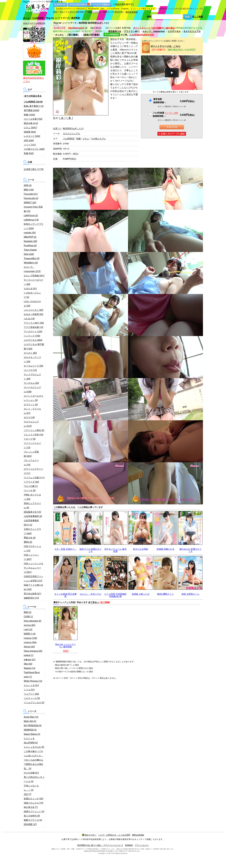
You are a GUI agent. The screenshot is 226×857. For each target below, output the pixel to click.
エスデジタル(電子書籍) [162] (34, 346)
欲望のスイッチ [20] (33, 798)
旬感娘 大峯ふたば (140, 593)
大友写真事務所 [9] (33, 516)
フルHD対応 (38, 17)
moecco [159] (30, 637)
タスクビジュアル (192, 31)
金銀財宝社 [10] (31, 597)
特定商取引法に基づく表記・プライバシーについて (100, 845)
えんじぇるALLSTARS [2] (31, 740)
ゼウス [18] (29, 417)
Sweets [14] (29, 667)
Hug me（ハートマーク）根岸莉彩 (65, 645)
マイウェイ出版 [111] (34, 477)
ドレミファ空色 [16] (33, 434)
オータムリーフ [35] (33, 365)
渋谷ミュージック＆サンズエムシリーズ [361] (33, 567)
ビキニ (86, 138)
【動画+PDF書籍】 (91, 34)
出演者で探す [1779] (34, 169)
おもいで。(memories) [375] (32, 269)
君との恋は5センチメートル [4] (34, 779)
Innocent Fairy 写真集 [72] (33, 209)
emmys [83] (29, 625)
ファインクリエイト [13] (32, 445)
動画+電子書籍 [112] (34, 105)
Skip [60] (28, 663)
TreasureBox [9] (31, 258)
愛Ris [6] (28, 541)
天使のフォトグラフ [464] (32, 531)
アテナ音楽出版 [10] (33, 327)
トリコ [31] (29, 689)
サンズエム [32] (31, 382)
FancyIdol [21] (31, 193)
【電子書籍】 (73, 34)
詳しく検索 (197, 16)
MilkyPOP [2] (30, 236)
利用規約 (129, 845)
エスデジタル (174, 31)
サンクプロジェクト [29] (32, 376)
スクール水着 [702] (33, 118)
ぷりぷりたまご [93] (33, 309)
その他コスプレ (98, 138)
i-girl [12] (28, 629)
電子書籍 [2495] (31, 110)
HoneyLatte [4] (31, 198)
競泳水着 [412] (31, 123)
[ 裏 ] (70, 118)
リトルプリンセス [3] (34, 702)
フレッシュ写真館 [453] (31, 453)
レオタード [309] (32, 135)
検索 (149, 16)
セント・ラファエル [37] (32, 410)
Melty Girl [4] (30, 721)
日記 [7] (27, 794)
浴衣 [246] (29, 140)
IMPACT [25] (30, 202)
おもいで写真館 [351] (34, 275)
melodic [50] (30, 232)
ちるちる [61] (30, 288)
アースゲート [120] (33, 331)
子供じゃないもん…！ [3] (31, 787)
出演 (57, 128)
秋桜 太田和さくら (190, 593)
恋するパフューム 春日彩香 (115, 550)
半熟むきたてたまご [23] (32, 496)
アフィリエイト (142, 845)
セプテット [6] (31, 404)
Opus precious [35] (33, 650)
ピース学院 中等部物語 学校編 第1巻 (115, 595)
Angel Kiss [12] (31, 716)
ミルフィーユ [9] (32, 698)
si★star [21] (30, 659)
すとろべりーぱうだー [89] (33, 282)
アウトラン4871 (132, 31)
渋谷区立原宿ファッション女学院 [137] (33, 578)
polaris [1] (28, 655)
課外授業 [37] (30, 824)
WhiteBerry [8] (31, 262)
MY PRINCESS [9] (33, 725)
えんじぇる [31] (31, 685)
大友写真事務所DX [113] (31, 522)
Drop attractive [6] (32, 620)
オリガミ (59, 34)
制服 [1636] (29, 114)
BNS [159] (29, 189)
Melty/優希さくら (165, 593)
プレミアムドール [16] (31, 462)
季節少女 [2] (30, 537)
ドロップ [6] (30, 438)
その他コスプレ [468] (34, 148)
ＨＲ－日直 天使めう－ (65, 548)
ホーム (26, 17)
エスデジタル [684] (33, 339)
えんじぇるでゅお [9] (34, 746)
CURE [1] (28, 616)
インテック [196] (32, 335)
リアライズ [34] (31, 481)
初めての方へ (95, 11)
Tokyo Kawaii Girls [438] (30, 251)
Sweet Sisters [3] (32, 733)
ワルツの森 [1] (31, 486)
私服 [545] (29, 153)
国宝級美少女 (114, 31)
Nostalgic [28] (30, 241)
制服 (78, 138)
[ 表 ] (62, 118)
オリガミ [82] (30, 352)
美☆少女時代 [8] (32, 815)
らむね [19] (29, 318)
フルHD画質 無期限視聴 (165, 114)
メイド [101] (30, 144)
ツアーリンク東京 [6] (34, 430)
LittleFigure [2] (31, 215)
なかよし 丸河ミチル (90, 593)
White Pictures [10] (33, 680)
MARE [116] (30, 633)
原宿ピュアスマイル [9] (32, 505)
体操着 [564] (30, 131)
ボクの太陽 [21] (31, 772)
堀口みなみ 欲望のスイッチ (190, 550)
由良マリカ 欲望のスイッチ (90, 550)
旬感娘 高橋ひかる (165, 548)
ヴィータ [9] (30, 490)
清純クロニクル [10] (33, 802)
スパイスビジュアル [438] (32, 389)
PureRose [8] (30, 245)
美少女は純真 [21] (32, 593)
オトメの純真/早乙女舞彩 (65, 595)
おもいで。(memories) (154, 31)
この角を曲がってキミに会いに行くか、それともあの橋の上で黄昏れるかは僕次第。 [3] (33, 760)
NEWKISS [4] (30, 729)
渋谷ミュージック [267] (31, 557)
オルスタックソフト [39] (32, 359)
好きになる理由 (140, 548)
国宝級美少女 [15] (32, 511)
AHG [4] (28, 185)
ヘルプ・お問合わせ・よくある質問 (114, 834)
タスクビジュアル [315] (31, 423)
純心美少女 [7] (31, 807)
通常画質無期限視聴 (160, 100)
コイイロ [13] (30, 369)
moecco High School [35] (30, 644)
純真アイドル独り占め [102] (33, 587)
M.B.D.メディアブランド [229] (33, 226)
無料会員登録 (132, 11)
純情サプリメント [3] (34, 811)
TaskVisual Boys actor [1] (32, 674)
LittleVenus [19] (31, 219)
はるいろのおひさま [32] (32, 303)
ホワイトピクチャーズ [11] (33, 471)
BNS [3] (27, 612)
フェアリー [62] (31, 693)
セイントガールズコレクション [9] (33, 398)
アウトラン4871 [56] (34, 322)
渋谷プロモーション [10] (32, 548)
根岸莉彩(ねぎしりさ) (73, 128)
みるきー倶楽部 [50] (33, 314)
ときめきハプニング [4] (32, 294)
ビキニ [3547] (30, 127)
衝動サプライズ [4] (33, 819)
